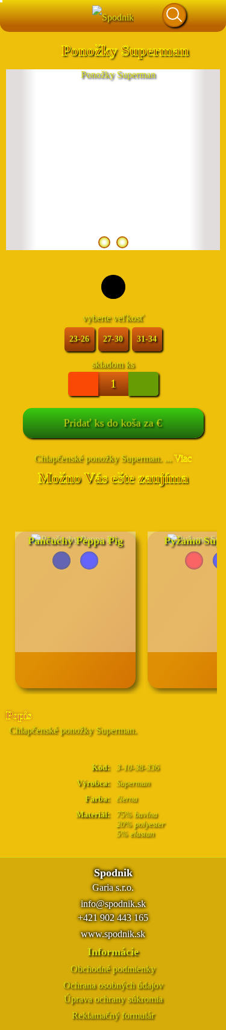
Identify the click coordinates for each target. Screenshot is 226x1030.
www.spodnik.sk (113, 934)
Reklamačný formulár (113, 1015)
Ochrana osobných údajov (113, 985)
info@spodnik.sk (113, 904)
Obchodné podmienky (113, 969)
